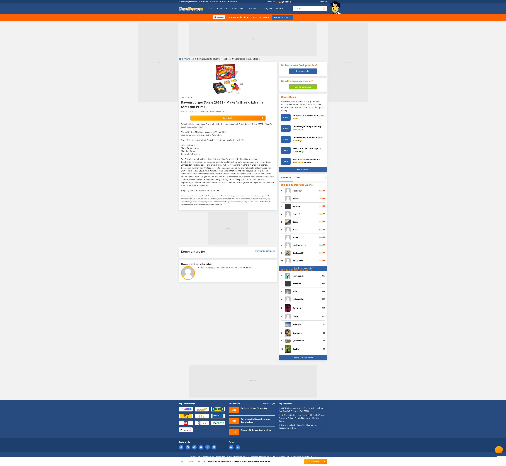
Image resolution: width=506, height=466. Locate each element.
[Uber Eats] (218, 423)
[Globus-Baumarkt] (202, 409)
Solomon (297, 308)
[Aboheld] (186, 409)
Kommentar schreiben (265, 251)
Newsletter (233, 2)
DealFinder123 (299, 245)
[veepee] (186, 430)
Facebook (194, 2)
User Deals (189, 59)
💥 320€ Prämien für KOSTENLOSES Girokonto (248, 17)
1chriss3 (296, 214)
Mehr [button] (279, 8)
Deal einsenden (303, 71)
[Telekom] (202, 423)
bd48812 (296, 237)
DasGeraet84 (298, 253)
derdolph (297, 206)
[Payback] (218, 416)
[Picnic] (186, 423)
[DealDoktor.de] (191, 9)
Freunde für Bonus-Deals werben (256, 430)
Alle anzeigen (303, 169)
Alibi (295, 291)
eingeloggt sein (212, 267)
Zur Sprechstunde (303, 87)
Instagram (204, 2)
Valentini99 (298, 260)
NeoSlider (297, 191)
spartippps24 (299, 276)
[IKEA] (218, 409)
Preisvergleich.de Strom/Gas (254, 408)
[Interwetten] (186, 416)
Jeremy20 (297, 324)
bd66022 (296, 198)
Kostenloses (254, 8)
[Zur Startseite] (336, 7)
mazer (295, 229)
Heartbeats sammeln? (303, 268)
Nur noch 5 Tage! (282, 17)
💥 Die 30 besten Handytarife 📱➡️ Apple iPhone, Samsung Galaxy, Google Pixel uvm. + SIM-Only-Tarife (302, 418)
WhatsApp (184, 2)
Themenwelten (238, 8)
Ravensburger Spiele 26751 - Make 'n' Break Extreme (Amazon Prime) (237, 461)
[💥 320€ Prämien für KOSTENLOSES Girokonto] (219, 17)
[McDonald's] (202, 416)
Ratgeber (268, 8)
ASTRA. (205, 111)
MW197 (296, 316)
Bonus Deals (222, 8)
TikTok (224, 2)
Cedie (295, 222)
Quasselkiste (298, 340)
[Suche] (324, 8)
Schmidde (297, 333)
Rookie (296, 349)
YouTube (215, 2)
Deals (210, 8)
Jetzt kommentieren (219, 111)
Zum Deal (227, 118)
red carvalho (298, 299)
